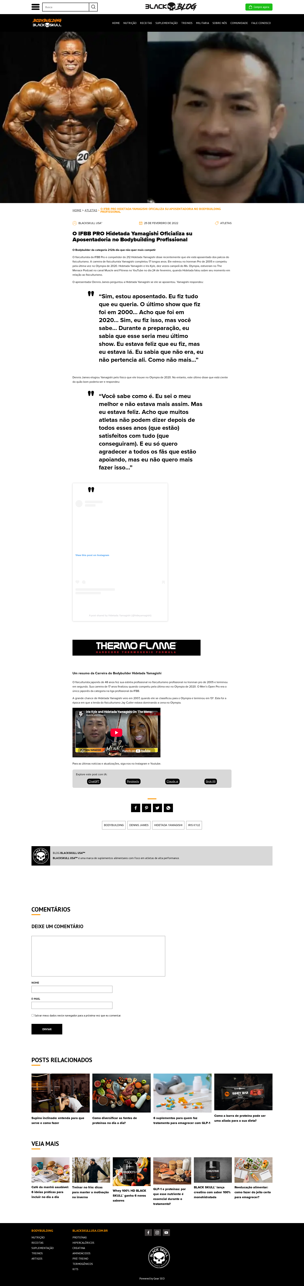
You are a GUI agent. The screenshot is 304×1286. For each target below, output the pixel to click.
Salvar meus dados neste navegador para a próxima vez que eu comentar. (77, 1015)
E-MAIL (35, 998)
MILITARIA (202, 23)
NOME (35, 982)
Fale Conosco (261, 23)
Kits (75, 1269)
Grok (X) (211, 781)
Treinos (37, 1253)
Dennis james (138, 825)
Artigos (36, 1258)
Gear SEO (159, 1278)
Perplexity (133, 781)
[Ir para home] (171, 7)
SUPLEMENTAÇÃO (167, 23)
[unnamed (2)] (136, 660)
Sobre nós (220, 23)
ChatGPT (93, 781)
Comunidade (239, 23)
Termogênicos (82, 1264)
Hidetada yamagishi (168, 825)
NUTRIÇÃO (130, 23)
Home (116, 23)
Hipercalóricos (83, 1242)
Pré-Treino (80, 1258)
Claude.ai (172, 781)
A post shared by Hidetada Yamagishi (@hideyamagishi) (120, 615)
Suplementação (42, 1248)
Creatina (78, 1248)
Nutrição (38, 1237)
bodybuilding (114, 825)
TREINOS (186, 23)
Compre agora (261, 7)
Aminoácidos (81, 1253)
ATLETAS (91, 210)
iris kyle (194, 825)
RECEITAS (146, 23)
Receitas (37, 1242)
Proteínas (79, 1237)
